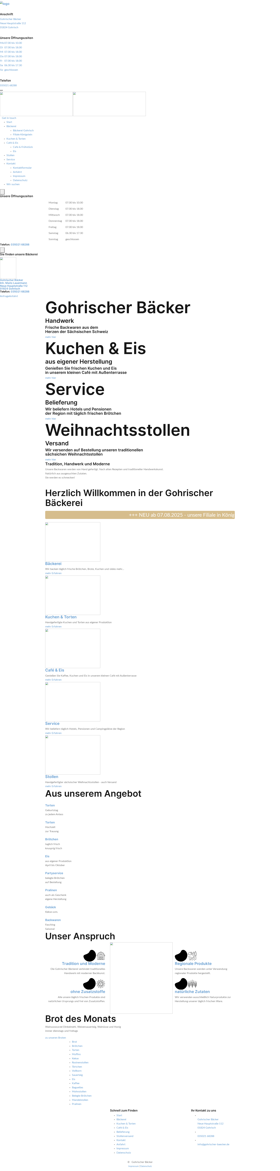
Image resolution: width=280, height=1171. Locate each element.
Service (10, 159)
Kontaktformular (22, 167)
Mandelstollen (80, 1100)
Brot (74, 1041)
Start (9, 122)
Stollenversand (125, 1136)
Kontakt (11, 163)
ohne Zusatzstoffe (87, 991)
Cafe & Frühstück (23, 147)
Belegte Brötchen (82, 1095)
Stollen (10, 155)
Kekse (75, 1058)
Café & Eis (12, 143)
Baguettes (77, 1087)
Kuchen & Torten (16, 138)
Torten (50, 805)
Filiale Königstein (22, 134)
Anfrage (4, 296)
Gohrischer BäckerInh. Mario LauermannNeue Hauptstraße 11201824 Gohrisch (14, 284)
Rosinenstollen (80, 1062)
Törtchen (77, 1066)
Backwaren (53, 920)
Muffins (76, 1054)
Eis (14, 151)
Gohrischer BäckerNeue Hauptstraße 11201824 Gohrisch (13, 23)
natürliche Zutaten (192, 991)
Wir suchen (13, 184)
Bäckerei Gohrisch (23, 130)
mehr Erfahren (53, 573)
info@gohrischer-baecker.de (213, 1144)
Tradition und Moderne (83, 963)
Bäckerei (11, 126)
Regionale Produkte (193, 963)
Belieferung (123, 1132)
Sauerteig (77, 1075)
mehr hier (50, 337)
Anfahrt (17, 172)
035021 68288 (8, 85)
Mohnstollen (79, 1091)
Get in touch (9, 118)
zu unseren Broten (55, 1037)
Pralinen (51, 890)
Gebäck (50, 907)
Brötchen (51, 839)
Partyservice (54, 873)
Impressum (19, 176)
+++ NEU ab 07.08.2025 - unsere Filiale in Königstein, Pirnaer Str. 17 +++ (192, 515)
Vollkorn (77, 1071)
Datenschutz (20, 180)
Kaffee (75, 1083)
